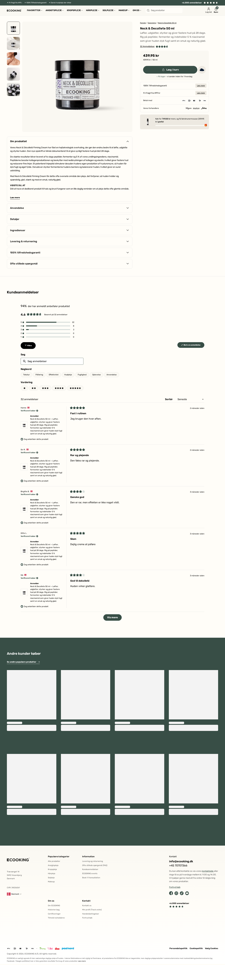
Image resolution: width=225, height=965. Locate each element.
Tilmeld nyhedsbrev (56, 918)
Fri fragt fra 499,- (15, 3)
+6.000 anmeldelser (192, 3)
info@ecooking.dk (181, 861)
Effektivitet (53, 375)
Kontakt (86, 901)
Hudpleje (68, 375)
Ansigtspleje (53, 865)
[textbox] (52, 361)
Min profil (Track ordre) (92, 910)
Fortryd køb (87, 918)
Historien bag (54, 910)
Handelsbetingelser (90, 914)
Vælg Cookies (211, 948)
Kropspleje (52, 869)
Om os (51, 901)
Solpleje (51, 878)
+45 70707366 (178, 865)
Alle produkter (54, 861)
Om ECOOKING (54, 905)
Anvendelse (112, 375)
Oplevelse (96, 375)
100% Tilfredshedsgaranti (36, 3)
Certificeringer (54, 914)
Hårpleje (51, 873)
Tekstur (26, 375)
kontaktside (208, 871)
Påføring (39, 375)
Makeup (51, 882)
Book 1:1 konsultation (91, 878)
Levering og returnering (92, 861)
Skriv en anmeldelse (193, 346)
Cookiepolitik (196, 948)
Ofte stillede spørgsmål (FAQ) (94, 865)
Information (88, 856)
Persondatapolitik (178, 948)
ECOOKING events (89, 873)
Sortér (169, 399)
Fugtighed (82, 375)
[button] (154, 46)
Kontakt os (86, 905)
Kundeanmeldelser (90, 869)
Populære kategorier (58, 856)
